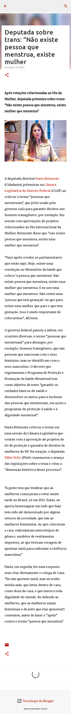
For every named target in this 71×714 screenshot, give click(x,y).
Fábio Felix (13, 457)
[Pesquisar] (65, 6)
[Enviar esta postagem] (7, 646)
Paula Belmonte (47, 178)
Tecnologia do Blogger (38, 701)
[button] (7, 75)
